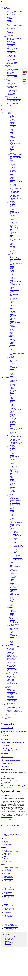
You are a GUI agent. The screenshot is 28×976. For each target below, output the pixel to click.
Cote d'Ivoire (13, 125)
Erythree (12, 127)
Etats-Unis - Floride (15, 194)
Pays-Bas (12, 318)
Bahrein (12, 362)
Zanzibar (12, 151)
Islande (11, 297)
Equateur (12, 211)
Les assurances (10, 89)
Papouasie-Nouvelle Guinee (17, 353)
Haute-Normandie (17, 545)
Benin (11, 118)
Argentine (12, 204)
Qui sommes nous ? (10, 937)
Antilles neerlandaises (15, 157)
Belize (11, 160)
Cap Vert (12, 123)
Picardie (15, 556)
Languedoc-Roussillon (18, 546)
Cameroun (12, 122)
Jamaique (12, 173)
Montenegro (13, 312)
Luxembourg (13, 304)
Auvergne (15, 534)
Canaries (12, 271)
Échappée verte (10, 77)
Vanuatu (12, 356)
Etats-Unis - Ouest (14, 195)
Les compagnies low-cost (13, 101)
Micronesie (12, 620)
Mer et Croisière (11, 66)
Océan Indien (10, 18)
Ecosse (11, 280)
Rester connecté (11, 83)
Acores (11, 256)
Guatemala (12, 167)
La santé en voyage (11, 82)
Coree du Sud (13, 222)
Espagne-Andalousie (15, 284)
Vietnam (12, 253)
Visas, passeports (11, 93)
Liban (11, 370)
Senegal (12, 144)
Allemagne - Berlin (14, 257)
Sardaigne (12, 326)
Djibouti (12, 126)
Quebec (12, 201)
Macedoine (12, 305)
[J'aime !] (1, 107)
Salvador (12, 187)
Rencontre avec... (11, 58)
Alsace (14, 531)
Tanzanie (12, 146)
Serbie (11, 328)
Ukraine (12, 335)
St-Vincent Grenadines (15, 188)
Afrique (9, 10)
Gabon (11, 130)
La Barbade (4, 736)
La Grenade (4, 739)
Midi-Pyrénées (16, 551)
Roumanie (12, 323)
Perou (11, 213)
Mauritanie (12, 137)
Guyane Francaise (14, 212)
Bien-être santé (10, 39)
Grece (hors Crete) (14, 290)
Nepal (11, 240)
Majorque (12, 308)
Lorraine (15, 549)
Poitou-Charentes (17, 558)
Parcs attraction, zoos (12, 52)
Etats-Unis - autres (14, 192)
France (11, 288)
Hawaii (12, 199)
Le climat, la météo (11, 92)
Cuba (11, 163)
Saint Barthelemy (14, 182)
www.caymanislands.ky (6, 817)
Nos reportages (8, 723)
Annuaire (9, 80)
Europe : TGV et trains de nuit (14, 103)
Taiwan (12, 249)
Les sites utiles (10, 87)
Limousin (15, 548)
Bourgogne (16, 536)
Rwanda (12, 401)
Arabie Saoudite (14, 360)
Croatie (12, 277)
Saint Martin (13, 184)
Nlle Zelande (13, 350)
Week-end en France (12, 63)
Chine (11, 221)
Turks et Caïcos (5, 766)
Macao (11, 235)
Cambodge (12, 219)
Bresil (11, 206)
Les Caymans (5, 745)
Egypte (11, 364)
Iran (11, 366)
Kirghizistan (13, 232)
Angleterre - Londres (15, 261)
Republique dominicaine (16, 181)
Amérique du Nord (11, 13)
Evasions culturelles (12, 42)
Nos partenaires (9, 942)
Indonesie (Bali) (14, 228)
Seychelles (12, 345)
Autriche (12, 266)
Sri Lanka (12, 247)
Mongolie (12, 237)
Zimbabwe (12, 153)
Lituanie (12, 302)
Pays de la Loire (17, 555)
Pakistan (12, 243)
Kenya (11, 132)
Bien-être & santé (11, 68)
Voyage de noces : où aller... (14, 99)
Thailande (12, 250)
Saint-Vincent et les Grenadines (10, 760)
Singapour (12, 246)
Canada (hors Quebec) (15, 191)
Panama (12, 178)
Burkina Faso (13, 120)
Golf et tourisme (11, 46)
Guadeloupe (13, 166)
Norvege (12, 314)
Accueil (6, 7)
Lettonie (12, 301)
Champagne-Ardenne (18, 541)
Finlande (12, 287)
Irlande (11, 295)
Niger (11, 142)
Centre (14, 539)
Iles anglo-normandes (15, 294)
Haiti (11, 168)
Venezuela (12, 215)
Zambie (12, 150)
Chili (11, 208)
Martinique (12, 174)
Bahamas (12, 158)
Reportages (6, 22)
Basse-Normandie (17, 535)
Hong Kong (13, 225)
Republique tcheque (15, 322)
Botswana (12, 119)
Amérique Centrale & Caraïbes (14, 11)
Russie (11, 325)
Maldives (12, 339)
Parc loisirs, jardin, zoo (12, 69)
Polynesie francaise (14, 355)
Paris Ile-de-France (17, 553)
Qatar (11, 373)
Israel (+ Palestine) (14, 367)
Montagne (9, 73)
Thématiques (7, 37)
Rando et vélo (10, 72)
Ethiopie (12, 129)
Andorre (12, 260)
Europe (8, 17)
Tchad (11, 147)
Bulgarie (12, 270)
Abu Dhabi (12, 359)
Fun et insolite (10, 45)
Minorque (12, 311)
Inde (11, 226)
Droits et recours (11, 94)
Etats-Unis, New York (15, 198)
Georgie (12, 223)
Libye (11, 133)
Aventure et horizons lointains (14, 38)
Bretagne (15, 538)
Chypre (12, 273)
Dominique (12, 164)
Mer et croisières (11, 51)
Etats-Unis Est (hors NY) (16, 197)
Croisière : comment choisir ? (14, 100)
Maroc (11, 136)
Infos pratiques (7, 8)
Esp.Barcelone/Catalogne (16, 281)
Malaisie (12, 236)
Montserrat (4, 753)
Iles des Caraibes (14, 171)
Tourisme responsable (12, 97)
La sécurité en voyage (12, 86)
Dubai (11, 363)
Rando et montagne (11, 56)
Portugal (12, 321)
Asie (8, 15)
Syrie (11, 374)
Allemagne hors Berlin (15, 259)
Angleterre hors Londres (16, 263)
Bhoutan (12, 218)
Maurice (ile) (13, 340)
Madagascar (13, 338)
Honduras (12, 170)
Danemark (12, 278)
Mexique (12, 175)
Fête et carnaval (11, 44)
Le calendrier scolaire (12, 84)
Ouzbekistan (13, 242)
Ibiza (11, 292)
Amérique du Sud (11, 14)
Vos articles (8, 944)
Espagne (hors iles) (14, 283)
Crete (11, 276)
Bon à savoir (7, 79)
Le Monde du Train (11, 49)
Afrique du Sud (14, 115)
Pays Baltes (13, 315)
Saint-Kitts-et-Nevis (7, 757)
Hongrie (12, 291)
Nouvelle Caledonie (15, 352)
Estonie (12, 285)
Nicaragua (12, 177)
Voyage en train (11, 70)
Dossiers (6, 96)
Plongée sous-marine (12, 55)
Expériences (7, 65)
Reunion (12, 343)
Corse (11, 274)
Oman (11, 371)
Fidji (11, 349)
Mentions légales (9, 939)
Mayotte (12, 342)
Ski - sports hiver (11, 59)
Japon (11, 229)
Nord (14, 552)
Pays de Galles (13, 316)
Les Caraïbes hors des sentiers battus (12, 742)
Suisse (11, 333)
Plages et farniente (11, 53)
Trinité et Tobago (6, 763)
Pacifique (9, 20)
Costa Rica (12, 161)
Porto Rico (12, 180)
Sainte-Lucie (13, 185)
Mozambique (13, 139)
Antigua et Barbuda (15, 156)
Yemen (11, 376)
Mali (11, 134)
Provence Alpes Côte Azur (19, 559)
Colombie (12, 209)
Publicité (7, 941)
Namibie (12, 140)
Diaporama (6, 720)
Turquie (12, 252)
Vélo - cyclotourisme (12, 61)
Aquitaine (15, 532)
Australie (12, 347)
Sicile (11, 329)
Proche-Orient (10, 21)
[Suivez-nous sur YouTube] (1, 109)
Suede (11, 332)
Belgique (12, 268)
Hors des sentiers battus (12, 48)
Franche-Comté (17, 543)
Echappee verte (10, 41)
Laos (11, 233)
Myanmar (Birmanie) (15, 239)
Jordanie (12, 369)
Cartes (5, 718)
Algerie (12, 116)
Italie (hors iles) (14, 298)
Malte (11, 309)
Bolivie (12, 205)
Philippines (12, 244)
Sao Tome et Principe (15, 143)
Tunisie (12, 149)
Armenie (12, 264)
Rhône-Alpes (16, 560)
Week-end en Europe (12, 62)
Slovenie (12, 331)
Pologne (12, 319)
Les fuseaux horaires (12, 90)
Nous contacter (9, 938)
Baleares (12, 267)
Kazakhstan (13, 230)
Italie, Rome (13, 299)
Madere (12, 307)
